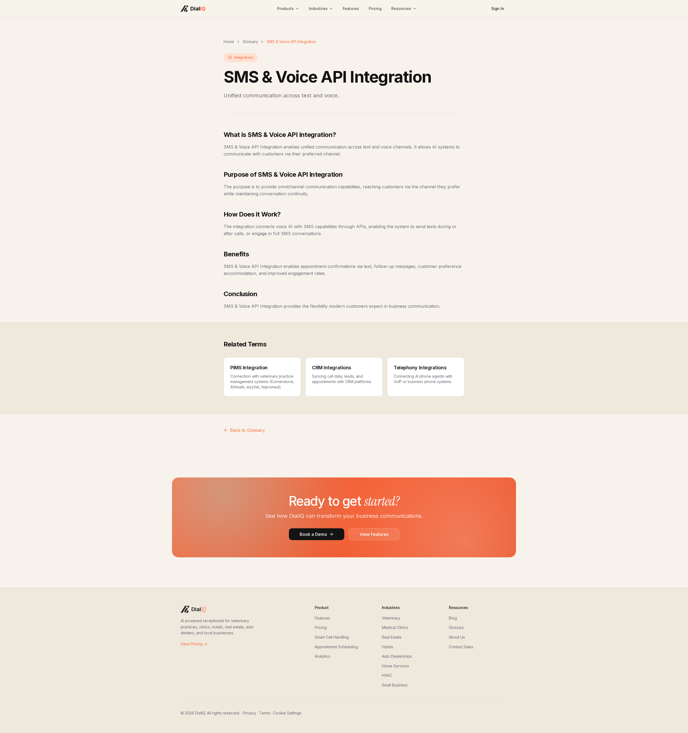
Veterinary (391, 618)
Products (285, 8)
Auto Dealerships (397, 656)
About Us (457, 637)
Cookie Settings (287, 713)
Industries (318, 8)
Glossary (250, 41)
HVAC (387, 675)
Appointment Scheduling (336, 647)
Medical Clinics (395, 627)
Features (351, 8)
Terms (264, 713)
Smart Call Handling (332, 637)
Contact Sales (461, 647)
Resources (401, 8)
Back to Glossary (247, 430)
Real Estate (392, 637)
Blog (453, 618)
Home (229, 41)
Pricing (375, 8)
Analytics (322, 656)
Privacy (249, 713)
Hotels (387, 647)
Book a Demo (313, 534)
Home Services (395, 666)
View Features (374, 534)
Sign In (497, 8)
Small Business (395, 685)
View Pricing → (194, 644)
